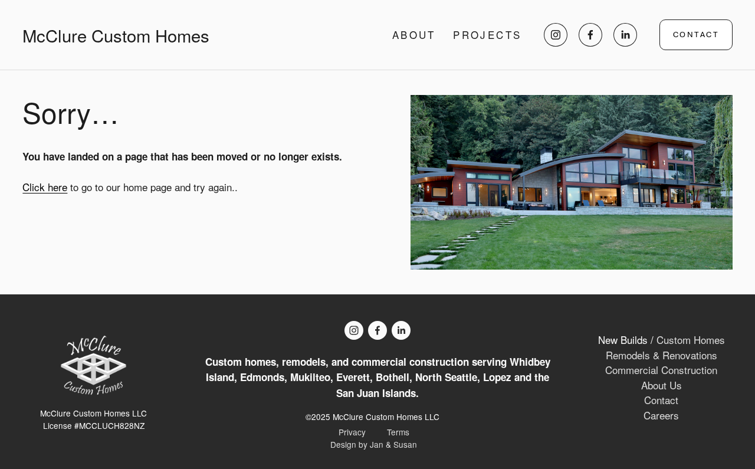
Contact (661, 399)
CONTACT (696, 35)
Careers (661, 415)
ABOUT (414, 35)
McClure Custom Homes (115, 34)
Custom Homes (690, 339)
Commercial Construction (661, 369)
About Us (661, 385)
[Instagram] (555, 35)
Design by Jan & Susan (373, 444)
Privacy (352, 432)
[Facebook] (590, 35)
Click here (44, 186)
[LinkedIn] (625, 35)
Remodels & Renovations (661, 354)
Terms (398, 432)
